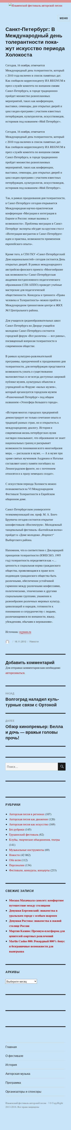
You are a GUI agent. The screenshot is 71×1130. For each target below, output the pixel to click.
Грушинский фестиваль (23, 834)
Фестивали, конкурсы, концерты (29, 870)
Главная (11, 1047)
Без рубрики (16, 829)
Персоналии (16, 865)
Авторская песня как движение (28, 819)
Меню (64, 18)
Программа (13, 1082)
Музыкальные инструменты (26, 850)
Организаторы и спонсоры (23, 1091)
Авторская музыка (17, 1073)
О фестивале (14, 1056)
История (11, 1065)
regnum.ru (25, 632)
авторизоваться (14, 673)
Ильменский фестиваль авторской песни (25, 1103)
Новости (34, 641)
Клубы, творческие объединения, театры (34, 839)
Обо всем (15, 860)
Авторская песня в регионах (26, 814)
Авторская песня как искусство (28, 824)
